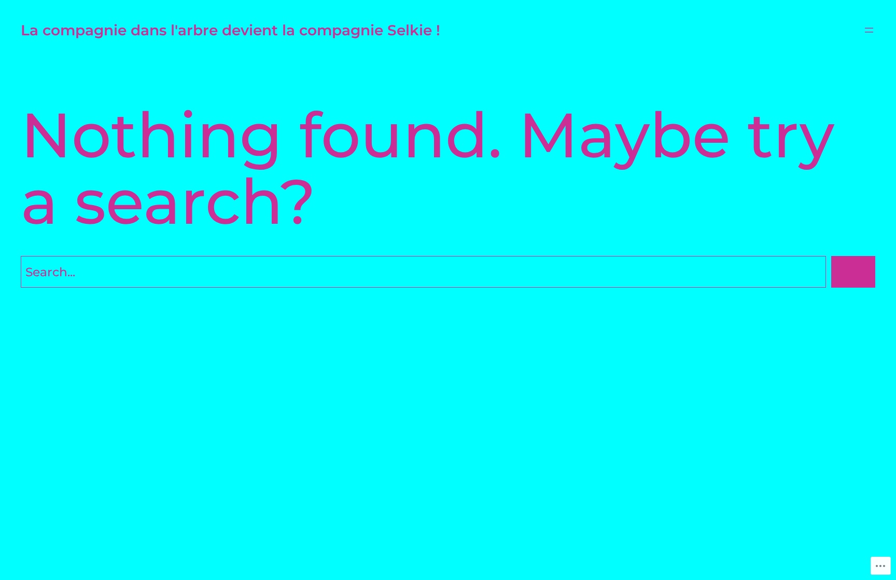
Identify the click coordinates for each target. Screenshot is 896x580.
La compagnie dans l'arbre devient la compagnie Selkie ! (230, 30)
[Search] (853, 272)
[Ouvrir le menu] (869, 30)
